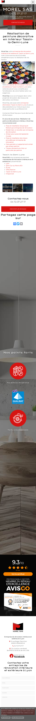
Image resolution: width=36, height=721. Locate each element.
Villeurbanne (10, 169)
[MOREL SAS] (3, 1)
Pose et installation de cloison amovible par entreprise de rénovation (16, 140)
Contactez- (18, 22)
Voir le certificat (18, 574)
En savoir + (7, 188)
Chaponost (10, 174)
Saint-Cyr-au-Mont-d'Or (14, 165)
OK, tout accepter (6, 717)
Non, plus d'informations (17, 717)
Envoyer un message (18, 209)
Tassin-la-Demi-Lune (13, 172)
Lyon (7, 163)
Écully (8, 167)
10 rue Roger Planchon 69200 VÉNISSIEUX (18, 17)
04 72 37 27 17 (18, 13)
